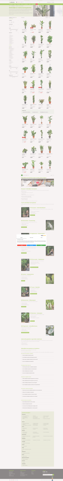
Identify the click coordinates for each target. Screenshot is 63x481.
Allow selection (31, 245)
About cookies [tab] (31, 237)
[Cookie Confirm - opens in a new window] (43, 235)
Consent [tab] (21, 237)
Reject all (22, 245)
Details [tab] (41, 237)
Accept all (41, 245)
